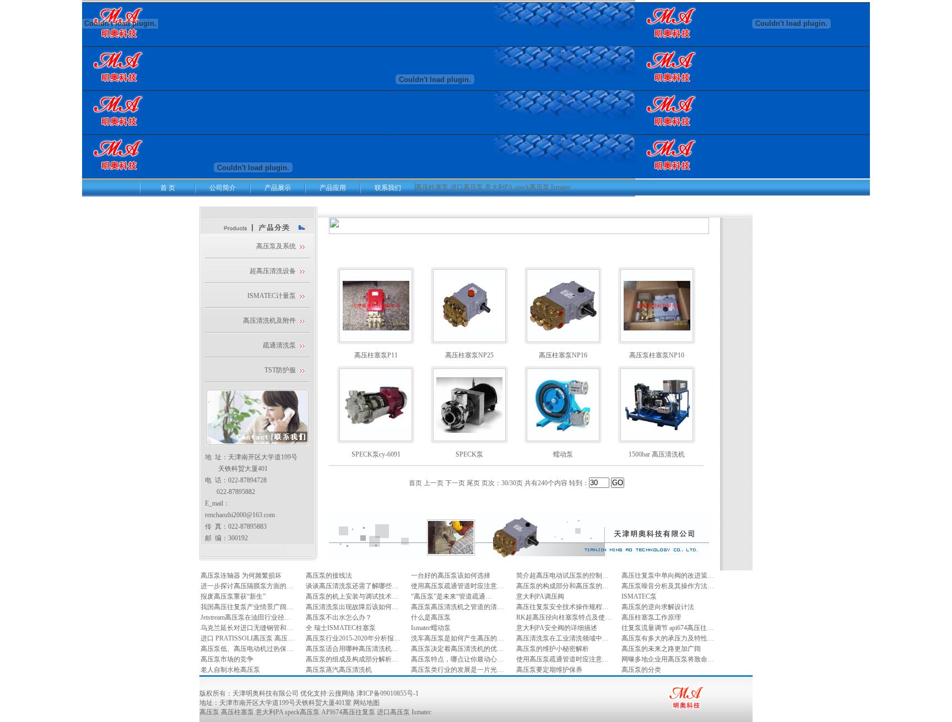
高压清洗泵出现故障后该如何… (352, 607)
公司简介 (222, 188)
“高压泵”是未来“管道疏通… (451, 596)
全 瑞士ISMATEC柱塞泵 (341, 628)
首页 (415, 483)
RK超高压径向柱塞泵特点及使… (564, 617)
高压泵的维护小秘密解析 (552, 649)
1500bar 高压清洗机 (657, 454)
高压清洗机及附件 (269, 320)
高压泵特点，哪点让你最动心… (457, 659)
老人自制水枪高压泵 (230, 670)
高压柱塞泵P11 (376, 355)
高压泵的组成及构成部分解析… (352, 659)
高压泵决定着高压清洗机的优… (457, 649)
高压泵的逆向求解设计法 (657, 607)
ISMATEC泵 (639, 596)
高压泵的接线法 (329, 575)
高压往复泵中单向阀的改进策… (667, 575)
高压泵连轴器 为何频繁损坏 (241, 575)
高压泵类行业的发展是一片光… (457, 670)
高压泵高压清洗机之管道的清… (457, 607)
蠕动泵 (563, 454)
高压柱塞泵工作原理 (651, 617)
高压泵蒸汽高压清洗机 (339, 670)
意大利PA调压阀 (540, 596)
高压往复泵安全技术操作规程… (562, 607)
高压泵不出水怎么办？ (339, 617)
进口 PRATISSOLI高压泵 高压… (247, 638)
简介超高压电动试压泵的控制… (562, 575)
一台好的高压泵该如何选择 (450, 575)
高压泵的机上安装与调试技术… (352, 596)
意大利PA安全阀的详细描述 (556, 628)
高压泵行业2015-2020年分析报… (353, 638)
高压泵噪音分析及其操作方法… (667, 586)
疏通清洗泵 (279, 345)
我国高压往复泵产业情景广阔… (247, 607)
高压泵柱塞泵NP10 (656, 355)
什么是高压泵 (431, 617)
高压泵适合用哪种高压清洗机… (352, 649)
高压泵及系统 (276, 246)
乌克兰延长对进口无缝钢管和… (247, 628)
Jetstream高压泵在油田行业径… (246, 617)
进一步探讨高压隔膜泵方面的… (247, 586)
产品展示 (277, 188)
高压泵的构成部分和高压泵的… (562, 586)
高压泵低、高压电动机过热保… (247, 649)
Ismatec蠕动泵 (431, 628)
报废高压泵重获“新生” (233, 596)
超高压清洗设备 (273, 271)
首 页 (167, 188)
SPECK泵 (469, 454)
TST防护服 (280, 370)
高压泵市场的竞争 (227, 659)
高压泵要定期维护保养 (549, 670)
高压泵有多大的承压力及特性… (667, 638)
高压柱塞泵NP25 (469, 355)
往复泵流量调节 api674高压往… (667, 628)
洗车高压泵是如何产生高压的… (457, 638)
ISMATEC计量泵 (271, 296)
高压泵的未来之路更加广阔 (661, 649)
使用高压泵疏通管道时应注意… (457, 586)
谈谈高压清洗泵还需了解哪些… (352, 586)
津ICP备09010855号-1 (387, 693)
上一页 (433, 483)
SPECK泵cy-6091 (376, 454)
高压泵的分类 (641, 670)
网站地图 (366, 703)
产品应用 (333, 188)
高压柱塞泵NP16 (563, 355)
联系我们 (388, 188)
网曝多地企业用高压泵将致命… (667, 659)
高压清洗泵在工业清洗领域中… (562, 638)
